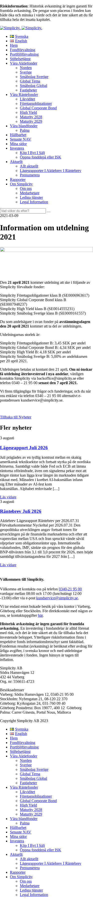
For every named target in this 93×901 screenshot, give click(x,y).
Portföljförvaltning (24, 54)
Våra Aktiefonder (23, 63)
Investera (17, 148)
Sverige (26, 72)
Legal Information (34, 202)
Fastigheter (28, 90)
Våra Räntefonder (24, 94)
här (40, 615)
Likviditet (27, 99)
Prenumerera (30, 175)
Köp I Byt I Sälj (32, 153)
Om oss (26, 188)
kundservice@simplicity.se (57, 598)
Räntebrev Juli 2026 (20, 511)
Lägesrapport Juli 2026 (24, 447)
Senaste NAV (20, 139)
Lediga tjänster (31, 197)
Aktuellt (16, 162)
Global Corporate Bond (38, 108)
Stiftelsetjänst (20, 59)
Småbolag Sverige (34, 77)
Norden (26, 68)
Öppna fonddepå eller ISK (40, 157)
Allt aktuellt (29, 166)
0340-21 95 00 (70, 589)
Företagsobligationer (36, 103)
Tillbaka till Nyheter (15, 417)
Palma (25, 130)
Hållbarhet (18, 135)
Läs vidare (8, 497)
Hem (14, 45)
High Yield (28, 112)
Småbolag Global (33, 85)
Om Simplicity (21, 184)
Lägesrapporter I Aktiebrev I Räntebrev (50, 170)
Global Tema (30, 81)
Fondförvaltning (22, 50)
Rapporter (18, 179)
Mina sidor (18, 144)
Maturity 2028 (31, 117)
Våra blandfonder (23, 126)
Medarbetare (29, 193)
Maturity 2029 (31, 121)
